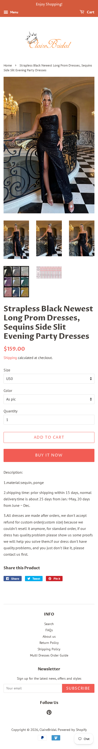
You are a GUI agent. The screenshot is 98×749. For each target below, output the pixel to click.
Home (8, 66)
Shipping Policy (49, 649)
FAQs (49, 630)
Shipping (10, 357)
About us (49, 636)
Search (49, 624)
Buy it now (49, 455)
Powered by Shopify (72, 730)
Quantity (10, 411)
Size (7, 370)
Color (8, 390)
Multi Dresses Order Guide (49, 655)
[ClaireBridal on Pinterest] (49, 713)
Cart (90, 12)
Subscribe (78, 688)
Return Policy (49, 643)
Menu (13, 12)
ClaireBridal (47, 730)
